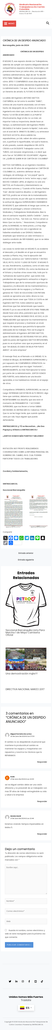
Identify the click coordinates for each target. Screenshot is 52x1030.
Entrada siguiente (26, 560)
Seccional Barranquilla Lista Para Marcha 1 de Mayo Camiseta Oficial (25, 632)
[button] (47, 23)
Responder (42, 762)
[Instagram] (23, 981)
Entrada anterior (26, 553)
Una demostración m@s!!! (22, 673)
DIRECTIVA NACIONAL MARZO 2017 (25, 689)
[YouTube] (35, 981)
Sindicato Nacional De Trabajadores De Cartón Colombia (32, 6)
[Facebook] (29, 981)
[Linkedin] (16, 981)
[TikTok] (42, 981)
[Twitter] (10, 981)
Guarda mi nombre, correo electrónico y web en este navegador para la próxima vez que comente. (25, 933)
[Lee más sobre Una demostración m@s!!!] (26, 659)
